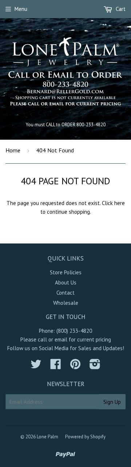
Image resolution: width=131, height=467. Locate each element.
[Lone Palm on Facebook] (55, 366)
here (119, 203)
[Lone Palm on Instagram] (95, 366)
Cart (120, 8)
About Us (65, 282)
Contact (65, 292)
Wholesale (65, 302)
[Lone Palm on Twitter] (36, 366)
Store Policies (66, 272)
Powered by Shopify (85, 437)
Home (12, 150)
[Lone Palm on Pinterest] (75, 366)
